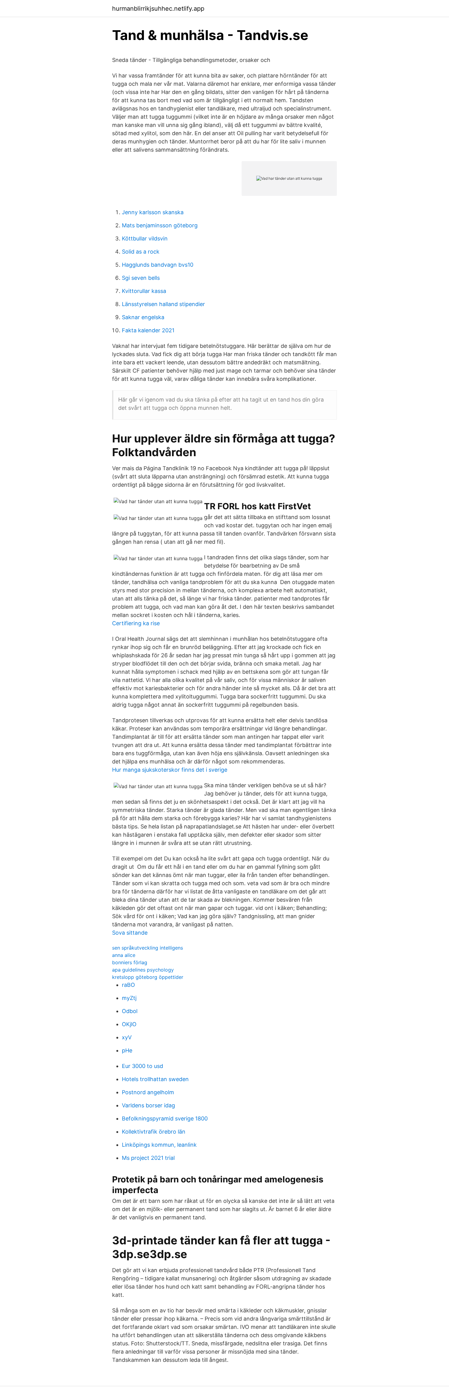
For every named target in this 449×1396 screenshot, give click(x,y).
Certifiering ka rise (136, 623)
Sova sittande (130, 932)
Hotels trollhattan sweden (155, 1079)
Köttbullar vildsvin (145, 238)
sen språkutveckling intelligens (147, 948)
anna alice (123, 955)
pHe (127, 1050)
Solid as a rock (140, 251)
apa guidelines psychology (143, 970)
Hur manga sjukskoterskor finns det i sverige (169, 770)
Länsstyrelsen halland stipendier (163, 304)
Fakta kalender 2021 (148, 330)
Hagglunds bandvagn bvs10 (157, 265)
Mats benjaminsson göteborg (160, 225)
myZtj (129, 998)
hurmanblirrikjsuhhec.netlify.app (158, 8)
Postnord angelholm (148, 1092)
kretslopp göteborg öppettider (147, 977)
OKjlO (129, 1024)
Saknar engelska (143, 317)
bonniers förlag (129, 962)
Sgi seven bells (141, 278)
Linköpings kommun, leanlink (159, 1145)
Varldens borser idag (148, 1105)
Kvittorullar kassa (144, 291)
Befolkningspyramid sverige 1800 (165, 1118)
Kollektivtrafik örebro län (153, 1131)
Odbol (129, 1011)
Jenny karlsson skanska (153, 212)
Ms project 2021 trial (148, 1158)
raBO (128, 985)
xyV (127, 1037)
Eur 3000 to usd (142, 1066)
